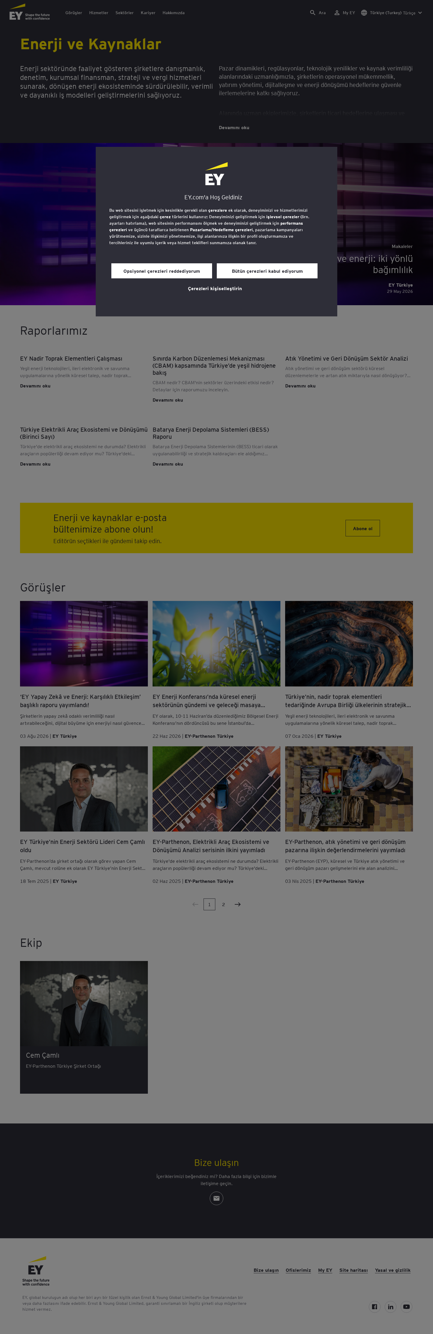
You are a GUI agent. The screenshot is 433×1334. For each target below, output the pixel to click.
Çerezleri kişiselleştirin (215, 288)
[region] (216, 231)
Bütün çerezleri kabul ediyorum (267, 270)
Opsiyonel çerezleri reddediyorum (161, 270)
